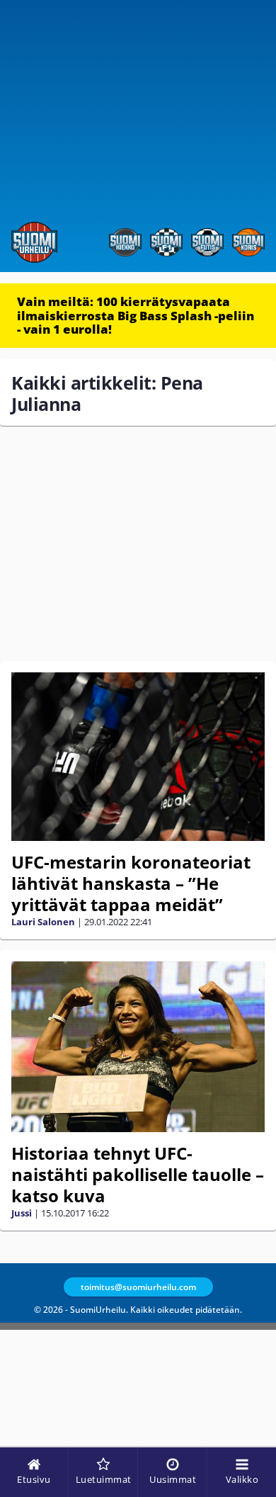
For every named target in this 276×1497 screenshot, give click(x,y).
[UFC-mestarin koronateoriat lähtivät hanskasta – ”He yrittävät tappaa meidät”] (138, 757)
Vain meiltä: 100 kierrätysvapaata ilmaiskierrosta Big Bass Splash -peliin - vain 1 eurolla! (135, 315)
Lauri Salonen (43, 921)
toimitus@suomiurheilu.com (138, 1287)
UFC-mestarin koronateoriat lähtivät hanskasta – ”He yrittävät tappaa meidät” (131, 883)
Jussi (21, 1213)
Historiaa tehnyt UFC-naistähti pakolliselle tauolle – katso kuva (137, 1174)
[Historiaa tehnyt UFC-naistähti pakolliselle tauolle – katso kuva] (138, 1046)
